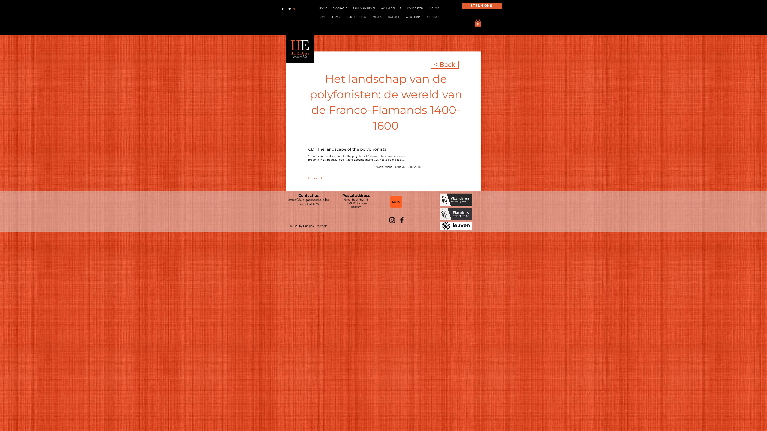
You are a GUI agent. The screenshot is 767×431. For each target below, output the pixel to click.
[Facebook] (402, 220)
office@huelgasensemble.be (308, 200)
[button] (377, 17)
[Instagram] (392, 220)
